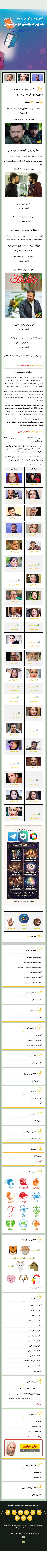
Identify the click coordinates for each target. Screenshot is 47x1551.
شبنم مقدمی (34, 601)
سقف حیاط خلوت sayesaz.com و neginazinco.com (25, 1398)
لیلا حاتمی (34, 484)
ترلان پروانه (14, 818)
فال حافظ (38, 1421)
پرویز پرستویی (14, 551)
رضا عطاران (33, 517)
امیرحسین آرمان (14, 584)
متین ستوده (14, 751)
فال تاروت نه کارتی (35, 1345)
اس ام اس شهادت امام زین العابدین (29, 967)
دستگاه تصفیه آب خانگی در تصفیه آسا (28, 1388)
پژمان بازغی (14, 701)
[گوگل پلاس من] (29, 1518)
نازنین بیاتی (14, 568)
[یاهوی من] (39, 1512)
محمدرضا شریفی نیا (33, 662)
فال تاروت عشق (35, 1355)
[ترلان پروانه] (23, 78)
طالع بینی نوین (36, 1477)
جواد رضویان (14, 629)
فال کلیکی (37, 1121)
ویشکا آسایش (33, 618)
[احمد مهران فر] (37, 78)
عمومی (29, 936)
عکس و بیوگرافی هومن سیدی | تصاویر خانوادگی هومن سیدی (24, 21)
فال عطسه (37, 1472)
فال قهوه (38, 1035)
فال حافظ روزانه (36, 1426)
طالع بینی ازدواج (24, 926)
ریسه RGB (37, 1156)
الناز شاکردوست (14, 717)
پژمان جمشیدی (34, 646)
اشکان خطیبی (34, 767)
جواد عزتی (33, 751)
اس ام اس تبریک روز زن (33, 972)
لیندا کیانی (14, 646)
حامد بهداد (33, 784)
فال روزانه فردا (36, 1494)
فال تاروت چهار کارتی (34, 1330)
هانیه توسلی (34, 717)
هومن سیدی (34, 629)
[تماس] (14, 1512)
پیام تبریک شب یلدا (34, 1436)
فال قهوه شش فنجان (34, 1045)
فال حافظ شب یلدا (35, 1431)
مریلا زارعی (33, 501)
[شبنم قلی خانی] (9, 78)
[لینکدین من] (17, 1518)
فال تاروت (37, 1370)
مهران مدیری (14, 662)
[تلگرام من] (32, 1512)
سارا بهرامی (33, 690)
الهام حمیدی (34, 679)
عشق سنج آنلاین (35, 1138)
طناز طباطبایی (14, 801)
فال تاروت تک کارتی (34, 1320)
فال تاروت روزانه (35, 1305)
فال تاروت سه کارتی (34, 1325)
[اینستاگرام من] (20, 1512)
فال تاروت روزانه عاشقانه (32, 1360)
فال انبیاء (38, 1017)
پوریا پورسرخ (14, 734)
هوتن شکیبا (14, 784)
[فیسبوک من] (26, 1512)
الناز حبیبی (33, 701)
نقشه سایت (10, 1533)
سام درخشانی (14, 517)
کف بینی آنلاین (36, 1063)
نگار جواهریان (14, 484)
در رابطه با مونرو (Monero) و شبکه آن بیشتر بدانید (24, 1393)
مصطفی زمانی (14, 767)
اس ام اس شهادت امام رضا (32, 977)
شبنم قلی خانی (33, 534)
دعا (39, 1103)
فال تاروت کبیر (36, 1310)
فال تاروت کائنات (35, 1315)
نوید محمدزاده (14, 501)
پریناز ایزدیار (34, 801)
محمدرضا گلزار (34, 818)
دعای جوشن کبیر (35, 1098)
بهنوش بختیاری (34, 568)
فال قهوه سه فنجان (34, 1040)
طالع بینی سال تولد (35, 1287)
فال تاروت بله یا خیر (34, 1366)
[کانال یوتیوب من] (23, 1518)
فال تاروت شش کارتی (34, 1340)
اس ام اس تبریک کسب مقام (32, 962)
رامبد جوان (14, 601)
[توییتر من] (7, 1512)
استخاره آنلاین (36, 1000)
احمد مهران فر (14, 534)
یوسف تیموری (14, 690)
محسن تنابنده (14, 618)
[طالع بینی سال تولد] (23, 1265)
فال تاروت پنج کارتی (34, 1335)
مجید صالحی (34, 551)
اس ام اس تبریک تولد (34, 957)
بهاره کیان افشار (14, 679)
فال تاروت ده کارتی (34, 1350)
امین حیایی (33, 734)
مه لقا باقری (33, 584)
